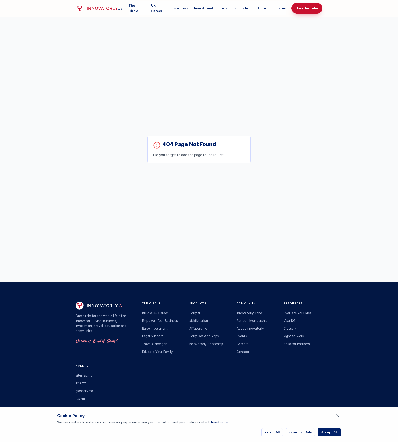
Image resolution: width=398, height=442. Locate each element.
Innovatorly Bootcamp (206, 344)
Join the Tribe (307, 8)
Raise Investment (155, 328)
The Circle (133, 8)
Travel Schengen (154, 344)
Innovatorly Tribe (249, 313)
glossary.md (84, 391)
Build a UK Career (155, 313)
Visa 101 (289, 321)
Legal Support (152, 336)
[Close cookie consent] (337, 416)
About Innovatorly (250, 328)
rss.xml (80, 399)
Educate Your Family (157, 352)
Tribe (262, 8)
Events (242, 336)
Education (243, 8)
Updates (279, 8)
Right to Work (294, 336)
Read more (219, 422)
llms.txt (81, 383)
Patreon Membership (252, 321)
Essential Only (300, 432)
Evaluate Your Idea (298, 313)
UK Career (156, 8)
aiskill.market (198, 321)
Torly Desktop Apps (204, 336)
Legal (223, 8)
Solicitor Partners (297, 344)
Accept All (329, 432)
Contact (243, 352)
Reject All (272, 432)
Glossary (290, 328)
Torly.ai (194, 313)
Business (180, 8)
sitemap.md (84, 375)
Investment (204, 8)
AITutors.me (198, 328)
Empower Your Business (160, 321)
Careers (242, 344)
